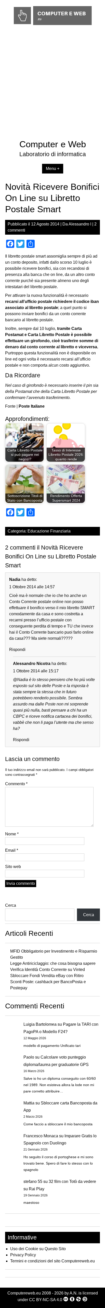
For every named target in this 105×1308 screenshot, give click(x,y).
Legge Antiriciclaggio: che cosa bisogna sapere (53, 963)
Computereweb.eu (24, 1293)
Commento (16, 784)
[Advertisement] (52, 83)
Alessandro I (80, 224)
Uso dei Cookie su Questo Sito (38, 1249)
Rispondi (17, 649)
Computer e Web (52, 144)
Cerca (10, 905)
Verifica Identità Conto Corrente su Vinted (47, 969)
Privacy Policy (23, 1255)
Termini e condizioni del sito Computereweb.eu (52, 1261)
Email (11, 850)
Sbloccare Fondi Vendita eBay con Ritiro (47, 975)
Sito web (13, 866)
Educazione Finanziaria (49, 531)
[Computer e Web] (52, 25)
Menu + (52, 168)
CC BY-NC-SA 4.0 (45, 1300)
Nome (12, 834)
